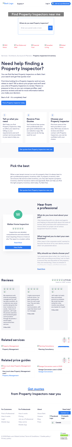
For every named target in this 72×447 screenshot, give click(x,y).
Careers (40, 416)
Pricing (21, 416)
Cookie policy (45, 436)
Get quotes (36, 389)
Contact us (64, 413)
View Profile (18, 247)
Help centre (23, 422)
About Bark (41, 413)
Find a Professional (7, 413)
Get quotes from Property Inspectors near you (36, 149)
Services (4, 56)
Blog (39, 419)
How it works (5, 416)
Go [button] (50, 28)
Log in (48, 4)
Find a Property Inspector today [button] (13, 103)
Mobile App (5, 422)
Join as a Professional (26, 419)
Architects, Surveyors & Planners (20, 56)
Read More (41, 269)
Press (39, 422)
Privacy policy (6, 438)
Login (3, 419)
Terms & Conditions (32, 436)
